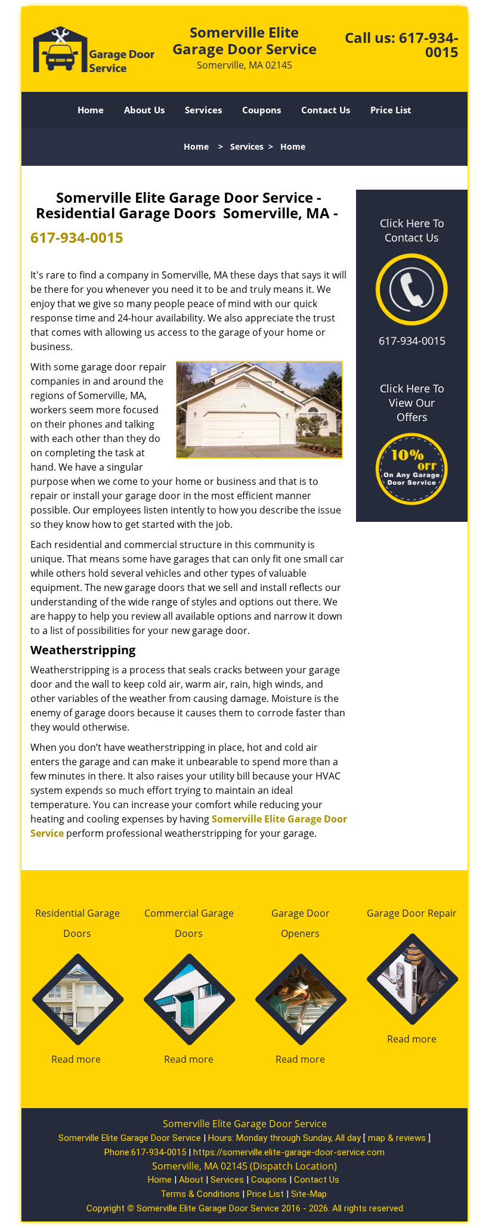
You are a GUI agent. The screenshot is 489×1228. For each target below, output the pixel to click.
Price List (390, 110)
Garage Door (300, 913)
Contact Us (325, 110)
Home (91, 110)
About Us (144, 110)
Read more (76, 1059)
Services (203, 110)
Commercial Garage (189, 913)
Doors (77, 933)
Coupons (261, 110)
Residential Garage (77, 913)
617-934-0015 (429, 44)
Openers (300, 933)
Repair (442, 913)
